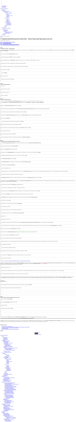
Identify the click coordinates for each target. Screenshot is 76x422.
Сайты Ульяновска (6, 413)
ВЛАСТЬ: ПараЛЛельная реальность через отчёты (10, 329)
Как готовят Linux (7, 398)
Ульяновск (3, 412)
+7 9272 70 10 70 (4, 6)
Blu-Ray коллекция (6, 341)
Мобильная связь (5, 373)
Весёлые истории (7, 351)
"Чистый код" (7, 356)
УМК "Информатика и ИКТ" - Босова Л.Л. (11, 386)
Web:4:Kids (8, 22)
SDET (6, 354)
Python (6, 12)
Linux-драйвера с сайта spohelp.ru (9, 392)
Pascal (6, 25)
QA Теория (8, 355)
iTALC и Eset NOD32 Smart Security (10, 377)
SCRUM (5, 328)
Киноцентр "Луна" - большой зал (11, 417)
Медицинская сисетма (6, 414)
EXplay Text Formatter (6, 407)
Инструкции (3, 27)
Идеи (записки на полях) (7, 326)
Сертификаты (5, 338)
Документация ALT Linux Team (9, 394)
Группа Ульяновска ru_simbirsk (9, 419)
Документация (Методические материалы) (5, 30)
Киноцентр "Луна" (7, 416)
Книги (4, 353)
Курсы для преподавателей (8, 383)
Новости (3, 411)
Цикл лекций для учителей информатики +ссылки (9, 32)
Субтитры (4, 347)
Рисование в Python (10, 15)
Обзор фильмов (5, 342)
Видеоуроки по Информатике (9, 385)
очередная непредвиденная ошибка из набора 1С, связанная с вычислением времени (18, 260)
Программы (3, 34)
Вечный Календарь (6, 410)
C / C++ (6, 26)
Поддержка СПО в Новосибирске (9, 388)
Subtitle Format (5, 406)
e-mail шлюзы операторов (8, 374)
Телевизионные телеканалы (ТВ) (7, 346)
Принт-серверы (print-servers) (7, 380)
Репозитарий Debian (8, 402)
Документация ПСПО (8, 384)
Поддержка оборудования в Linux (8, 390)
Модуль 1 (8, 365)
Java (5, 18)
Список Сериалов (5, 343)
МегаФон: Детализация (6, 405)
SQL (5, 372)
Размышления (5, 375)
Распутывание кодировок (8, 400)
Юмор (4, 350)
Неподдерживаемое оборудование (9, 393)
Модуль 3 (8, 21)
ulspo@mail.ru (4, 7)
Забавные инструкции (8, 352)
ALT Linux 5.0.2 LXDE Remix (9, 396)
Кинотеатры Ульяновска (6, 415)
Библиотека (3, 10)
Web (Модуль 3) (9, 370)
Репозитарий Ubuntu (8, 403)
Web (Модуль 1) (9, 23)
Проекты (8, 16)
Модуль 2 (8, 17)
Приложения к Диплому (6, 404)
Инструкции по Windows (7, 28)
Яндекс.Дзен (5, 337)
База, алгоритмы (9, 13)
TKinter (8, 14)
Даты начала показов (8, 344)
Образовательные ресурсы (10, 397)
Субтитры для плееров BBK (9, 348)
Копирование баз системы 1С (7, 408)
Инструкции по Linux (6, 378)
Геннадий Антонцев (8, 420)
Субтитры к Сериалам (8, 349)
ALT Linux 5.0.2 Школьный (9, 395)
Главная (3, 336)
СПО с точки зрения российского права (10, 389)
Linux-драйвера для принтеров (9, 391)
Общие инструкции (6, 399)
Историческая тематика (8, 345)
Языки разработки (6, 11)
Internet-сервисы (5, 339)
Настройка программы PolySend (9, 409)
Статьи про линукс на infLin (9, 387)
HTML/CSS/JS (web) (8, 367)
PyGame (8, 360)
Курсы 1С (8, 19)
